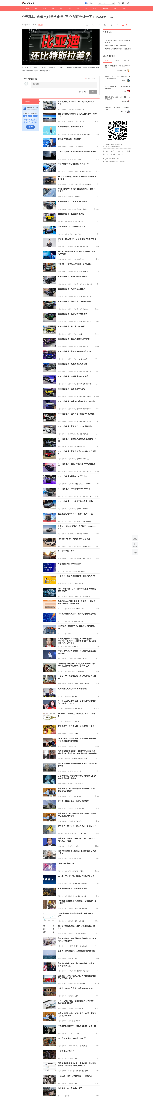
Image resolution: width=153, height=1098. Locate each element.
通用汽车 (82, 171)
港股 (44, 8)
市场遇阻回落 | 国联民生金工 (69, 564)
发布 (92, 92)
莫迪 (81, 908)
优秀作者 (117, 60)
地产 (81, 821)
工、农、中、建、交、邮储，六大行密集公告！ (77, 876)
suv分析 (79, 359)
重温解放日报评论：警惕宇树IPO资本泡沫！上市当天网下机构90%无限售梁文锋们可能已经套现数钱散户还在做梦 (77, 641)
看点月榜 (126, 60)
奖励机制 (127, 151)
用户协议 (112, 154)
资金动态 (75, 1071)
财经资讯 (74, 621)
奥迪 (89, 471)
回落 (79, 571)
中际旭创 (87, 596)
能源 (94, 8)
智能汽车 (79, 521)
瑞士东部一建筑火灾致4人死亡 (70, 1088)
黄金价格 (83, 896)
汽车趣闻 (79, 421)
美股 (53, 8)
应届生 (77, 708)
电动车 (79, 159)
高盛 (80, 808)
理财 (69, 8)
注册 (128, 3)
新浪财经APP (90, 3)
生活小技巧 (75, 758)
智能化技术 (87, 134)
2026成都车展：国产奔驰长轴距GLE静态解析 (76, 414)
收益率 (83, 571)
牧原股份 (84, 1046)
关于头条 (105, 151)
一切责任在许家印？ (66, 1051)
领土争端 (74, 958)
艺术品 (77, 733)
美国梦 (85, 758)
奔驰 (89, 421)
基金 (61, 8)
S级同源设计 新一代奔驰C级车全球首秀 (74, 539)
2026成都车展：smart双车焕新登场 (72, 276)
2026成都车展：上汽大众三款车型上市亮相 (75, 501)
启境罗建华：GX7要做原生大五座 (71, 226)
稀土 (79, 721)
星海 (84, 521)
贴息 (79, 883)
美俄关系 (77, 683)
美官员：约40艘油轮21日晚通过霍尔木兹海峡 (76, 951)
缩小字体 (93, 25)
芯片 (77, 833)
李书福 (82, 121)
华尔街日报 (81, 921)
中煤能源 (81, 1071)
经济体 (85, 908)
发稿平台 (120, 151)
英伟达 (81, 833)
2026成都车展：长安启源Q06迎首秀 (72, 314)
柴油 (89, 396)
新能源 (89, 184)
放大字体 (99, 25)
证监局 (84, 671)
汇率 (76, 933)
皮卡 (89, 296)
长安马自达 (86, 459)
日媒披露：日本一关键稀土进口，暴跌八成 (75, 1076)
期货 (86, 8)
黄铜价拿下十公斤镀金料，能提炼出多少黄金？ (77, 726)
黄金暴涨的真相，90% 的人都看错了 (73, 689)
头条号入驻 (107, 32)
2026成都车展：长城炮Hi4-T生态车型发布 (75, 351)
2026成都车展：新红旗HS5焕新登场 (72, 364)
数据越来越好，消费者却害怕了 (70, 127)
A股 (36, 8)
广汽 (79, 234)
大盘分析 (74, 571)
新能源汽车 (80, 134)
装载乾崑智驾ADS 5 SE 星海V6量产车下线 (75, 514)
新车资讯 (79, 209)
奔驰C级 (85, 546)
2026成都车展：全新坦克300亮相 (71, 389)
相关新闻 (27, 101)
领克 (76, 221)
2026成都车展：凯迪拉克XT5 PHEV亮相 (74, 301)
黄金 (77, 8)
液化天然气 (86, 683)
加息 (83, 808)
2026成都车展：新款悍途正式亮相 (72, 289)
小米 (84, 496)
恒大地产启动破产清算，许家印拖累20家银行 (76, 988)
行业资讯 (79, 671)
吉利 (78, 259)
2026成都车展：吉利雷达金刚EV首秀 (73, 376)
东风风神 (82, 484)
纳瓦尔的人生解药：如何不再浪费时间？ (116, 45)
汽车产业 (88, 171)
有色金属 (74, 721)
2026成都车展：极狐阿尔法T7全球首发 (74, 339)
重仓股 (82, 596)
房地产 (115, 8)
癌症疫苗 (80, 783)
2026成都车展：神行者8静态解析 (71, 326)
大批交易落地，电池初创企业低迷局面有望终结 (77, 152)
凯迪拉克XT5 (86, 309)
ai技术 (74, 833)
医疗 (76, 921)
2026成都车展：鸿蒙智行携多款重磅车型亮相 (76, 401)
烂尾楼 (83, 983)
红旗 (84, 371)
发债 (81, 946)
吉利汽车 (77, 109)
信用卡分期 (84, 883)
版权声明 (105, 154)
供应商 (85, 658)
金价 (79, 896)
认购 (82, 621)
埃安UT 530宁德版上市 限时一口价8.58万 (75, 264)
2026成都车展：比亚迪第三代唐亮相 (72, 201)
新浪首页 (135, 539)
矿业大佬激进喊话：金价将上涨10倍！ (73, 888)
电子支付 (77, 184)
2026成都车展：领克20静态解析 (71, 214)
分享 (117, 25)
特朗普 (88, 971)
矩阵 (84, 446)
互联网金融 (104, 8)
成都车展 (80, 221)
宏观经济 (27, 8)
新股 (79, 621)
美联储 (77, 808)
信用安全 (74, 883)
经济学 (78, 946)
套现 (73, 646)
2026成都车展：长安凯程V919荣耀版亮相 (75, 426)
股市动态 (77, 596)
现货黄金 (83, 933)
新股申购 (77, 1008)
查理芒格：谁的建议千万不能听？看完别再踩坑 (118, 49)
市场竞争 (80, 146)
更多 (124, 8)
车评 (76, 146)
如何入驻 (112, 151)
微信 (111, 25)
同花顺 (86, 1071)
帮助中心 (120, 154)
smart (84, 284)
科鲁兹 (89, 559)
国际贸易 (77, 908)
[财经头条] (28, 3)
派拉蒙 (79, 771)
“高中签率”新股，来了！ (68, 863)
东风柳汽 (88, 521)
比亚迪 (82, 109)
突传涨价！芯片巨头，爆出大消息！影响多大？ (77, 826)
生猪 (80, 1046)
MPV (89, 409)
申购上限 (80, 871)
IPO (77, 608)
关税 (84, 971)
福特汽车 (77, 171)
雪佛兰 (85, 559)
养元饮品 (81, 608)
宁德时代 (85, 271)
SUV (76, 234)
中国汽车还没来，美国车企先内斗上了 (73, 164)
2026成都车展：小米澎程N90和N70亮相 (74, 489)
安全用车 (79, 434)
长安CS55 (85, 534)
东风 (87, 246)
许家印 (79, 796)
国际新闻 (79, 971)
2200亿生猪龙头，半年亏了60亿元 (72, 1038)
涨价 (85, 833)
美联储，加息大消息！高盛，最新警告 (73, 801)
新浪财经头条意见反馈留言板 (114, 144)
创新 (73, 871)
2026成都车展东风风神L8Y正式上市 (72, 476)
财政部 (77, 584)
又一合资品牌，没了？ (67, 551)
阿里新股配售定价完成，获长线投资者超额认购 (77, 614)
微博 (105, 25)
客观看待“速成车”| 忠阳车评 (69, 139)
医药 (76, 783)
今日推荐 (107, 60)
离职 (80, 708)
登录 (80, 92)
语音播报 (87, 25)
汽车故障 (77, 196)
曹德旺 (81, 758)
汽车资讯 (79, 246)
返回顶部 (135, 559)
